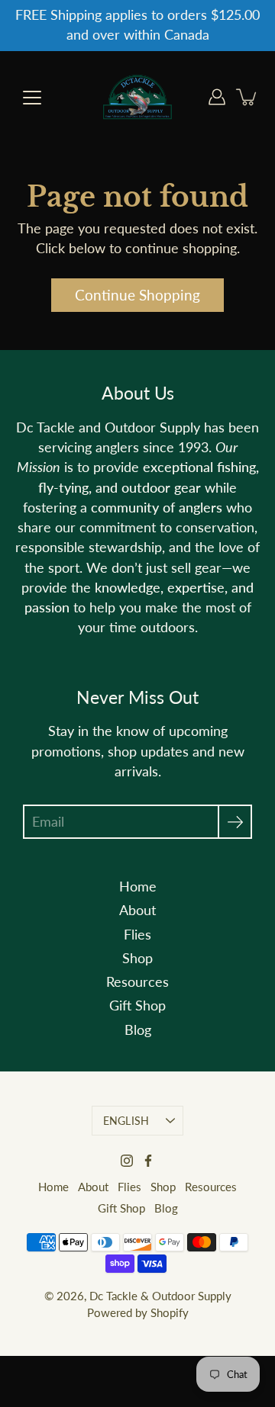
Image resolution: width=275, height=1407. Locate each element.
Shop (137, 958)
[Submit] (235, 822)
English (126, 1120)
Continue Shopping (137, 295)
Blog (138, 1030)
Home (138, 887)
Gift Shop (137, 1005)
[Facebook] (148, 1161)
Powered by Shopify (138, 1312)
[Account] (217, 97)
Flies (137, 935)
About (137, 910)
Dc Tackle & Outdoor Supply (160, 1296)
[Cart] (247, 97)
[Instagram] (127, 1161)
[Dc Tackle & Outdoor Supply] (137, 97)
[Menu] (32, 98)
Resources (137, 982)
